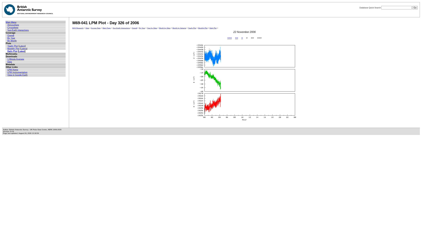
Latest (22, 46)
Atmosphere (13, 25)
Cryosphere (12, 27)
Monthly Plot (13, 48)
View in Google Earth (17, 75)
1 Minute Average (15, 59)
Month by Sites (164, 28)
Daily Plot (12, 51)
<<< (229, 38)
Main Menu (11, 22)
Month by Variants (179, 28)
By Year (11, 38)
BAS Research (78, 28)
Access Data (96, 28)
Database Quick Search (370, 8)
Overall (10, 35)
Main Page (107, 28)
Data (9, 62)
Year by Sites (152, 28)
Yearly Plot (12, 46)
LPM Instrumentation (17, 72)
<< (236, 38)
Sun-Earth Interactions (18, 30)
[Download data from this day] (244, 120)
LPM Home (12, 69)
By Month (12, 41)
